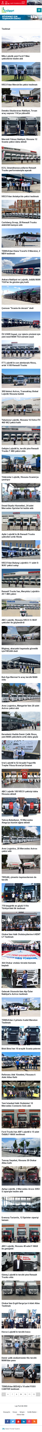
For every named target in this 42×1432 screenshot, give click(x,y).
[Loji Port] (8, 10)
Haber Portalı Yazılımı (12, 1429)
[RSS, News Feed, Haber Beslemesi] (34, 1421)
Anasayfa (6, 1412)
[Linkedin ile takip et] (23, 1421)
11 (29, 1394)
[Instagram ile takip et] (29, 1421)
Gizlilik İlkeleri (32, 1412)
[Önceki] (4, 1394)
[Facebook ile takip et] (7, 1421)
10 (25, 1394)
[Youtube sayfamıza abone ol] (18, 1421)
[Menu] (39, 10)
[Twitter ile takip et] (13, 1421)
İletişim (22, 1412)
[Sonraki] (38, 1394)
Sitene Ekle (20, 1415)
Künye (15, 1412)
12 (34, 1394)
